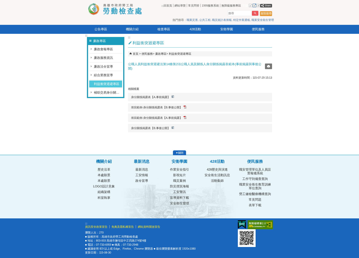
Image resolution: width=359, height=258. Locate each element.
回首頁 (168, 5)
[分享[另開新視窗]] (266, 5)
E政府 (242, 224)
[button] (255, 13)
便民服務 (258, 29)
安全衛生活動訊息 (217, 175)
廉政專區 (160, 53)
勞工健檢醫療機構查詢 (255, 194)
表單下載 (255, 205)
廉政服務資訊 (103, 58)
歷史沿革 (104, 169)
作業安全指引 (179, 169)
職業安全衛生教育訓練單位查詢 (255, 186)
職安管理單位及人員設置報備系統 (255, 171)
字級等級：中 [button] (254, 5)
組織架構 (104, 192)
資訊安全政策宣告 (96, 226)
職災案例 (179, 181)
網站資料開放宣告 (149, 226)
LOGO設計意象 (104, 186)
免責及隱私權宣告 (122, 226)
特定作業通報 (241, 19)
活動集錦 (217, 181)
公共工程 (205, 19)
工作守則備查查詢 (255, 179)
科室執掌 (104, 198)
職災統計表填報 (222, 19)
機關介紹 (132, 29)
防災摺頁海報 (179, 186)
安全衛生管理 (179, 203)
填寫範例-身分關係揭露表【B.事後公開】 (156, 107)
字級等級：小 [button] (250, 5)
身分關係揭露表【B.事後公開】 (150, 128)
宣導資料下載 (179, 198)
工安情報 (141, 175)
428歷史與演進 (217, 169)
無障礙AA (260, 224)
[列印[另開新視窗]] (268, 66)
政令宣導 (141, 181)
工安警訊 (179, 192)
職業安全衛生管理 (262, 19)
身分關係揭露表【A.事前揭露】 (150, 97)
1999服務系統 (210, 5)
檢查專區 (163, 29)
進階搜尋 (266, 13)
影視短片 (179, 175)
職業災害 (192, 19)
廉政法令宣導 (103, 66)
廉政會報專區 (103, 49)
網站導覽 (180, 5)
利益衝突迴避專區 (106, 84)
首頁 (135, 53)
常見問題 (255, 199)
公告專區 (100, 29)
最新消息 (141, 169)
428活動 (195, 29)
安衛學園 (226, 29)
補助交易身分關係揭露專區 (108, 92)
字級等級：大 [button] (258, 5)
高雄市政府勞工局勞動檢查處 (116, 9)
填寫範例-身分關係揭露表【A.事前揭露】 (156, 117)
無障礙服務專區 (231, 5)
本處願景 (104, 175)
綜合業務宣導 (103, 75)
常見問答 (193, 5)
